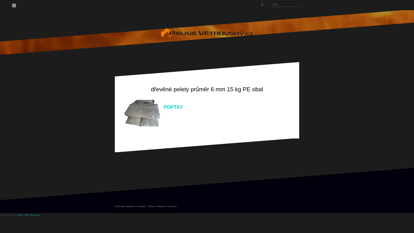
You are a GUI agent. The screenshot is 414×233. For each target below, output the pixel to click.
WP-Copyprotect (32, 215)
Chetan (20, 215)
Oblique (160, 206)
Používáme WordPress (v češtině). (130, 206)
